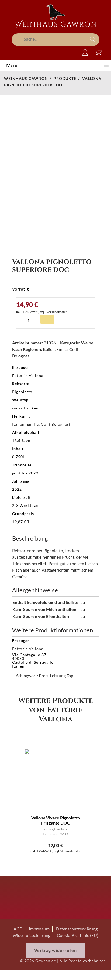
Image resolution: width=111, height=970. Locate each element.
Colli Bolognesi (55, 424)
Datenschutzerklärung (77, 928)
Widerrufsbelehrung (31, 935)
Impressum (39, 928)
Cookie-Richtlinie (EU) (77, 935)
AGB (17, 928)
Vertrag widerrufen (55, 950)
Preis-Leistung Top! (57, 675)
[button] (12, 65)
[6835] (47, 319)
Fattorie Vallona (27, 648)
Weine (87, 342)
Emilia (62, 349)
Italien (49, 349)
